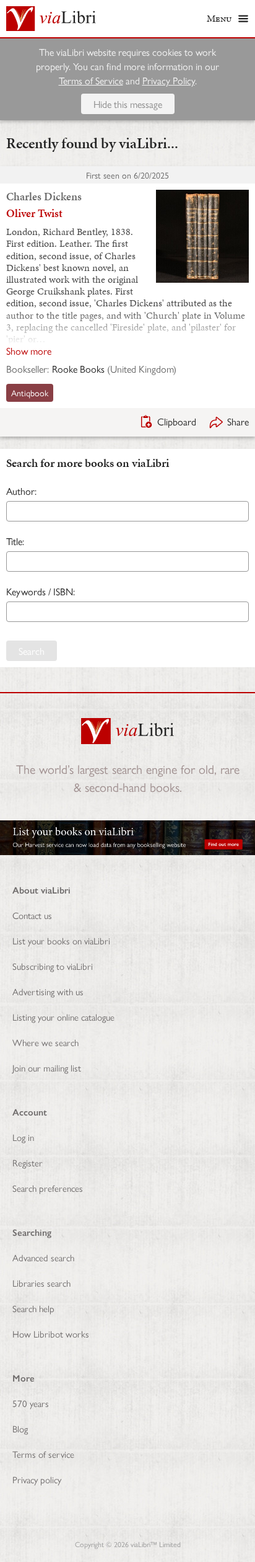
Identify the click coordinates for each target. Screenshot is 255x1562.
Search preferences (47, 1187)
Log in (23, 1136)
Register (27, 1162)
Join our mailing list (46, 1067)
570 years (30, 1402)
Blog (20, 1428)
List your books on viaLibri (61, 940)
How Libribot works (50, 1333)
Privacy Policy (168, 80)
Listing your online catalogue (63, 1016)
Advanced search (43, 1257)
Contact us (32, 914)
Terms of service (43, 1453)
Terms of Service (91, 80)
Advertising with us (48, 991)
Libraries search (41, 1282)
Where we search (45, 1042)
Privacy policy (36, 1479)
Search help (33, 1308)
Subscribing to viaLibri (52, 965)
